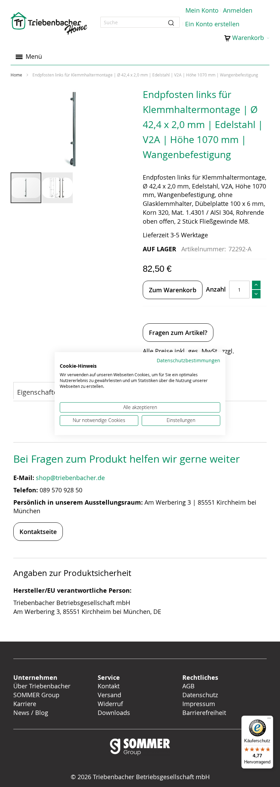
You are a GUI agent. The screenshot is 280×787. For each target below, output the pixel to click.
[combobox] (140, 22)
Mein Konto (202, 10)
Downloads (114, 712)
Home (16, 75)
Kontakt (109, 686)
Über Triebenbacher (41, 686)
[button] (57, 188)
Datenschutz (200, 695)
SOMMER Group (36, 695)
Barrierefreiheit (205, 712)
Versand (109, 695)
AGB (188, 686)
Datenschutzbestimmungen (188, 360)
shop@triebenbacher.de (71, 478)
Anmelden (237, 10)
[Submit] (171, 22)
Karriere (24, 704)
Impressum (198, 704)
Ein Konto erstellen (212, 24)
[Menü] (269, 720)
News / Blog (30, 712)
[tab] (39, 391)
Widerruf (110, 704)
